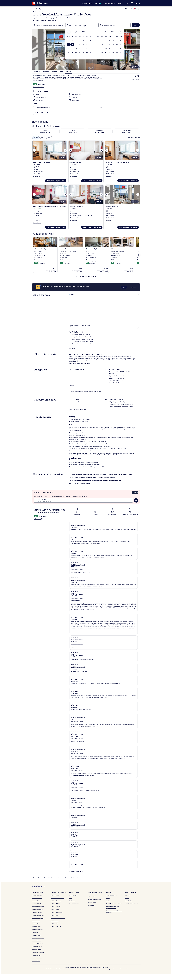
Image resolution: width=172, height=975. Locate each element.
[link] (135, 8)
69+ (135, 67)
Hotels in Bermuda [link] (55, 906)
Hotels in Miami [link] (36, 921)
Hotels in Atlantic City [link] (38, 943)
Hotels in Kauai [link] (54, 921)
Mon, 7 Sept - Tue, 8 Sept (77, 26)
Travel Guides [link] (128, 900)
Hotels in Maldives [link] (55, 903)
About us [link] (127, 895)
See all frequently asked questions (79, 483)
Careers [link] (127, 898)
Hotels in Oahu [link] (54, 923)
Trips (126, 3)
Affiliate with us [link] (92, 896)
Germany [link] (40, 877)
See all (35, 103)
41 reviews (37, 519)
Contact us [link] (72, 900)
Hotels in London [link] (36, 949)
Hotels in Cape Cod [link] (56, 926)
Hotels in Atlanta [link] (36, 935)
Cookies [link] (108, 900)
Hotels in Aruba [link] (55, 895)
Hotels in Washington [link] (37, 929)
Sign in (138, 3)
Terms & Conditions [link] (111, 895)
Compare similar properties (87, 276)
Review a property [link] (74, 903)
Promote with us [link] (92, 902)
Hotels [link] (34, 877)
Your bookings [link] (73, 895)
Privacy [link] (108, 898)
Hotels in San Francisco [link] (38, 915)
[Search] (136, 500)
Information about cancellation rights (80, 363)
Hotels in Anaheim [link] (37, 958)
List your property (109, 3)
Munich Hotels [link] (52, 877)
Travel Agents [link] (91, 905)
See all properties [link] (41, 9)
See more (72, 348)
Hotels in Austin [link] (36, 932)
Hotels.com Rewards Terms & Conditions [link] (114, 911)
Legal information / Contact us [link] (114, 903)
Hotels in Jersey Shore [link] (57, 912)
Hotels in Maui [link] (54, 915)
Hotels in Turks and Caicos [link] (57, 898)
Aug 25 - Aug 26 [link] (72, 132)
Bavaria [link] (46, 877)
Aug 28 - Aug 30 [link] (100, 132)
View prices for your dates (55, 181)
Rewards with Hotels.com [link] (131, 903)
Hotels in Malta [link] (55, 909)
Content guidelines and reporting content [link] (112, 907)
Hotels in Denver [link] (36, 926)
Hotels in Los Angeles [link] (37, 918)
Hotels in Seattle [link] (36, 955)
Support (120, 3)
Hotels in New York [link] (37, 898)
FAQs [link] (70, 898)
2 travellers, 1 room (108, 26)
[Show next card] (138, 255)
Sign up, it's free (133, 287)
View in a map (74, 327)
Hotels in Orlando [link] (36, 903)
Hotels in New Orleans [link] (38, 906)
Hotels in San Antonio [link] (38, 938)
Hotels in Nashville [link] (37, 912)
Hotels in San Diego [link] (37, 909)
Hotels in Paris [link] (36, 923)
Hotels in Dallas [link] (36, 961)
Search (135, 25)
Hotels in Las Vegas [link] (37, 895)
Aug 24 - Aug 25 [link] (45, 132)
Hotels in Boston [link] (36, 941)
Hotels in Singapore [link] (56, 900)
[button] (72, 40)
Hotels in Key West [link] (37, 946)
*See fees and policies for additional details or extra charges (85, 391)
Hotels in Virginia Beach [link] (38, 952)
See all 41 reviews (38, 87)
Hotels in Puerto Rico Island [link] (58, 918)
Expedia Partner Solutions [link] (94, 899)
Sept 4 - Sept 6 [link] (126, 132)
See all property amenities (78, 409)
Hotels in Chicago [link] (36, 900)
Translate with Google (77, 569)
